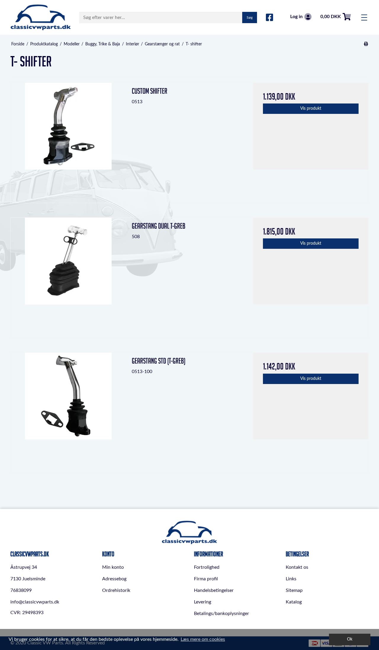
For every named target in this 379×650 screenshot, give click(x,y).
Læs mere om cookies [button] (203, 639)
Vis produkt (310, 108)
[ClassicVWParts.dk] (40, 17)
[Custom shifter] (68, 140)
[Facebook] (269, 18)
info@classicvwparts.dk (34, 602)
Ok (349, 639)
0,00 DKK (330, 16)
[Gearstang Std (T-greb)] (68, 410)
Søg (250, 17)
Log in (296, 16)
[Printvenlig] (366, 44)
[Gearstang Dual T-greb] (68, 275)
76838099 (21, 590)
